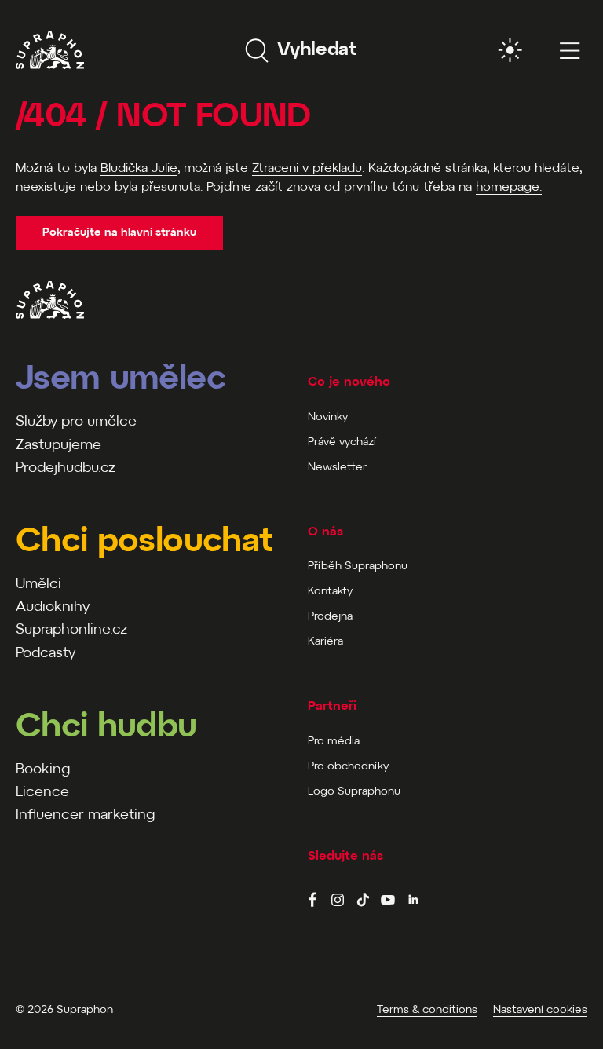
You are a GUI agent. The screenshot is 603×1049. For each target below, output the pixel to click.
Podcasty (45, 653)
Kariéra (325, 642)
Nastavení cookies (540, 1010)
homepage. (509, 187)
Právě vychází (342, 442)
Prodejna (330, 617)
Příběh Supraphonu (357, 566)
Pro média (334, 741)
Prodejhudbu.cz (65, 468)
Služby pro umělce (76, 422)
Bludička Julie (138, 168)
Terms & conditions (427, 1010)
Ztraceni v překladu (307, 168)
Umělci (38, 584)
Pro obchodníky (348, 767)
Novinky (328, 417)
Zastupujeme (58, 445)
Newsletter (337, 467)
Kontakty (330, 592)
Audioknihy (53, 607)
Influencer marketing (85, 815)
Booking (43, 770)
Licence (42, 792)
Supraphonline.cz (71, 630)
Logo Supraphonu (354, 792)
